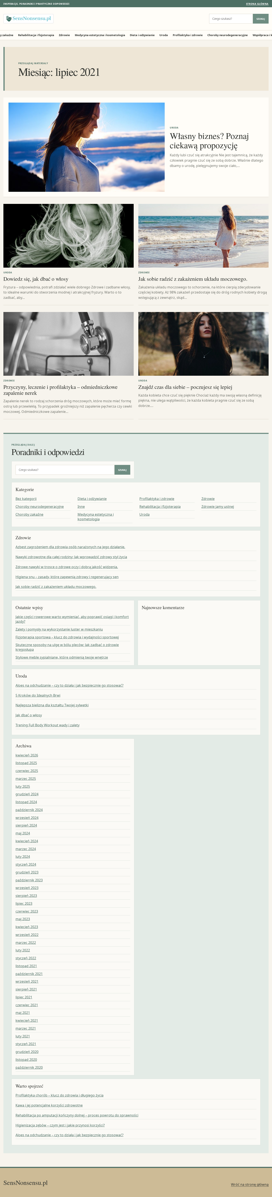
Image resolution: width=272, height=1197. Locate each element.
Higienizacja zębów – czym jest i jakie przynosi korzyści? (60, 1125)
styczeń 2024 (26, 864)
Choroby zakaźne (29, 514)
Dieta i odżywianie (142, 35)
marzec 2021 (26, 1028)
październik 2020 (29, 1067)
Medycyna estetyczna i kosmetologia (100, 35)
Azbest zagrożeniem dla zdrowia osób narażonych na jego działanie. (70, 547)
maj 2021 (23, 1012)
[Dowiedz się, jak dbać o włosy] (68, 236)
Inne (81, 506)
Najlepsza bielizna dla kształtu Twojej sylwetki (52, 705)
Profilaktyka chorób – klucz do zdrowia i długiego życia (59, 1095)
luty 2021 (23, 1036)
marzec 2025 (26, 778)
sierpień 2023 (26, 895)
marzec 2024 (26, 849)
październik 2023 (29, 880)
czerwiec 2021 (27, 1005)
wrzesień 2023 (27, 887)
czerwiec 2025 (27, 770)
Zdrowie (64, 35)
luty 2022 (23, 950)
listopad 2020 (26, 1059)
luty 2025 (23, 786)
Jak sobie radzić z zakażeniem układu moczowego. (192, 278)
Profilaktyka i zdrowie (188, 35)
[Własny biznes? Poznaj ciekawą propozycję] (86, 147)
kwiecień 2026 (27, 755)
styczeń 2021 (26, 1044)
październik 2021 (29, 973)
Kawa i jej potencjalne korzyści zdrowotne (49, 1105)
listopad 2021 (26, 966)
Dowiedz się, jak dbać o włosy (35, 278)
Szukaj (260, 18)
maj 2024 (23, 833)
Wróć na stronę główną (250, 1184)
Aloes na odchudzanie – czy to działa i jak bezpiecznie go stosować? (69, 685)
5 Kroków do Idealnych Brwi (38, 695)
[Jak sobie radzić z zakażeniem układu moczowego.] (203, 236)
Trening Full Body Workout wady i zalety (47, 725)
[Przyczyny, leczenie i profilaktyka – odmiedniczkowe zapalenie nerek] (68, 344)
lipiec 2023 (24, 903)
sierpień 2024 (26, 825)
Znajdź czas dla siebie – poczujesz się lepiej (185, 386)
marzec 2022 (26, 942)
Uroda (163, 35)
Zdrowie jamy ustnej (217, 506)
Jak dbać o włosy (29, 715)
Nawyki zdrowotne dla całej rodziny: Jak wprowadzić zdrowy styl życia (71, 557)
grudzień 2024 (27, 794)
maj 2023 (23, 919)
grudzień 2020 (27, 1051)
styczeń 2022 (26, 958)
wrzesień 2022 (27, 934)
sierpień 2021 (26, 989)
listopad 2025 (26, 763)
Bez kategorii (26, 498)
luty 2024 (23, 856)
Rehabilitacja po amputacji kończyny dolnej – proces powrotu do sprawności (77, 1115)
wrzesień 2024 (27, 817)
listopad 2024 (26, 802)
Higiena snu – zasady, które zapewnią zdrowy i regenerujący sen (67, 577)
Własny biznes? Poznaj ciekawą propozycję (209, 140)
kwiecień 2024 (27, 841)
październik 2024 (29, 809)
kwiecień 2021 (27, 1020)
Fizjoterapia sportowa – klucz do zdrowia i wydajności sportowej (67, 637)
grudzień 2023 (27, 872)
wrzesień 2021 (27, 981)
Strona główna (257, 3)
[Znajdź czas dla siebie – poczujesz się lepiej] (203, 344)
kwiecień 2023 (27, 927)
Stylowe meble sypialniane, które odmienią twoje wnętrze (62, 657)
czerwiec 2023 (27, 911)
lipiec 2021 (24, 997)
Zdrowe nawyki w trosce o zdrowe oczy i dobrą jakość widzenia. (67, 567)
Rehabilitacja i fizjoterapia (36, 35)
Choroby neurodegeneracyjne (227, 35)
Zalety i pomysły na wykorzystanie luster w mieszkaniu (59, 629)
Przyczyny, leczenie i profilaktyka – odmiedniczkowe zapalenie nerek (60, 389)
